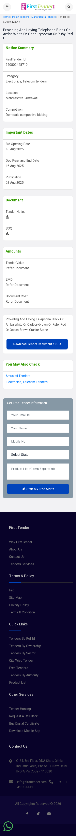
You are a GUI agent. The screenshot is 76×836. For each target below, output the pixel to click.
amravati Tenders (18, 376)
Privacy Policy (19, 605)
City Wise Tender (21, 660)
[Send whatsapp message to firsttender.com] (8, 826)
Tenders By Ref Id (22, 638)
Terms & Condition (22, 612)
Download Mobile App (24, 730)
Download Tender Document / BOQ (37, 344)
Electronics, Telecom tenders (27, 382)
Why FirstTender (20, 542)
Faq (11, 590)
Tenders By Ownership (25, 646)
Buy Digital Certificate (24, 723)
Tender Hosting (20, 708)
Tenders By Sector (22, 653)
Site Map (15, 597)
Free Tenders (18, 668)
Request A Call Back (23, 716)
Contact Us (17, 556)
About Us (15, 549)
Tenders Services (21, 564)
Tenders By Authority (24, 675)
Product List (17, 682)
